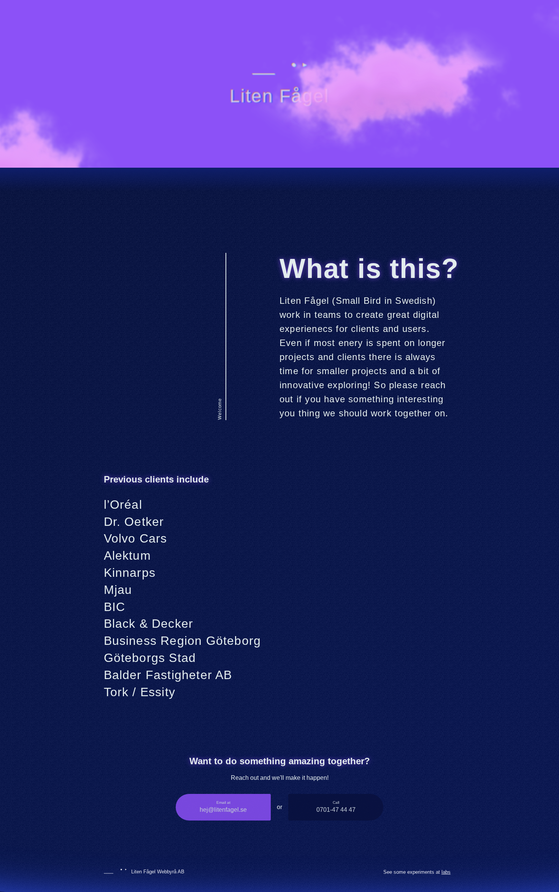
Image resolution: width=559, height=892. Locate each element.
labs (446, 872)
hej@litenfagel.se (223, 806)
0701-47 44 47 (336, 806)
